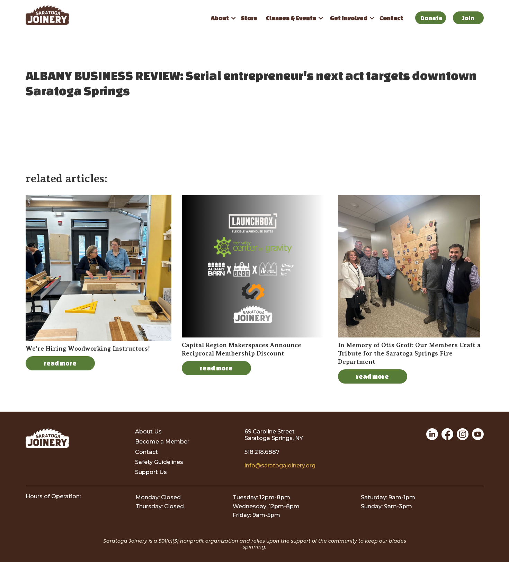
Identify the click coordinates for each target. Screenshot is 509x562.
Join (468, 18)
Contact (391, 18)
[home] (116, 15)
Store (249, 18)
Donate (431, 18)
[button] (221, 18)
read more (60, 363)
